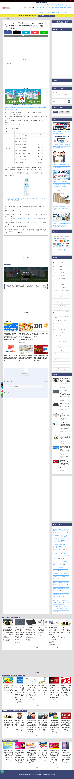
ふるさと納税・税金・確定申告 (61, 317)
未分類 (57, 366)
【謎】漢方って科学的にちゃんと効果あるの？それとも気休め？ (50, 4)
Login (46, 381)
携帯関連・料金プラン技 (61, 290)
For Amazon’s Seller (37, 774)
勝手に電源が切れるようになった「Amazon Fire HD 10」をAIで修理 (51, 12)
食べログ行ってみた (59, 368)
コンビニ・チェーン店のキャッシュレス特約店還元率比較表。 (61, 132)
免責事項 (45, 774)
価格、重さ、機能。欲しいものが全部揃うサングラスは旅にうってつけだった (53, 14)
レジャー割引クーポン (60, 341)
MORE (37, 647)
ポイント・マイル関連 (60, 287)
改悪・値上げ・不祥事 (60, 305)
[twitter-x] (63, 1)
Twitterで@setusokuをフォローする (46, 15)
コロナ (57, 326)
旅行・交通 (58, 296)
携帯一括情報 (59, 293)
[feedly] (67, 1)
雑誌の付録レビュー (59, 329)
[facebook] (61, 1)
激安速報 (58, 262)
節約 (56, 356)
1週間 (67, 111)
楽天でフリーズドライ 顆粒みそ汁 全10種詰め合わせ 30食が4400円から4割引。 (61, 563)
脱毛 (56, 338)
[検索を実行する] (69, 101)
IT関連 (57, 360)
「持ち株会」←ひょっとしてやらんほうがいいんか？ (48, 11)
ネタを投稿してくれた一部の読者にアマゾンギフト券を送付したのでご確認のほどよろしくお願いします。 (61, 575)
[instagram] (65, 1)
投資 (56, 281)
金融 (56, 323)
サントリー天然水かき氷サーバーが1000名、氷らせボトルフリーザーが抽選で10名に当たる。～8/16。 (25, 108)
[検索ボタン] (33, 8)
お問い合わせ (51, 774)
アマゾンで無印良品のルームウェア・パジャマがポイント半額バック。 (60, 569)
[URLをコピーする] (2, 396)
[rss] (69, 1)
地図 (56, 344)
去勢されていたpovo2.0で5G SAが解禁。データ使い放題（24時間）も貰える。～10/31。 (61, 531)
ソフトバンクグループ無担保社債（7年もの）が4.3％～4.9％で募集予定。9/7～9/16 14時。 (61, 602)
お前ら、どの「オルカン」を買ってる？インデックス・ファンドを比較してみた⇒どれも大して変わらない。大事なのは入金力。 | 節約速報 (61, 184)
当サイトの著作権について (26, 774)
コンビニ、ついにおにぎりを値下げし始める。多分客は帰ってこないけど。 (61, 588)
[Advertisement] (26, 48)
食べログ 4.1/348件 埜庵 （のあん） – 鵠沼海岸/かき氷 (27, 218)
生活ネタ (58, 269)
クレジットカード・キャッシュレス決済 (61, 266)
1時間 (55, 111)
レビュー (57, 335)
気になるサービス (59, 350)
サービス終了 (58, 303)
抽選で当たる (8, 30)
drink (56, 353)
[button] (8, 32)
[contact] (71, 1)
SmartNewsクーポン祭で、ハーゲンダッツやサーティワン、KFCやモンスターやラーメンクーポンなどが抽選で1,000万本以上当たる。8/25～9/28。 (61, 538)
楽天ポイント (59, 284)
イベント (57, 362)
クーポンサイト (59, 332)
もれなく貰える (59, 278)
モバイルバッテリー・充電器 (61, 312)
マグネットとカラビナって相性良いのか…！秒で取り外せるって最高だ (52, 6)
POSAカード (58, 299)
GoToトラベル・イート (60, 320)
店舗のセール (59, 272)
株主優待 (57, 347)
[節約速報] (6, 8)
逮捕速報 (57, 309)
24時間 (61, 111)
